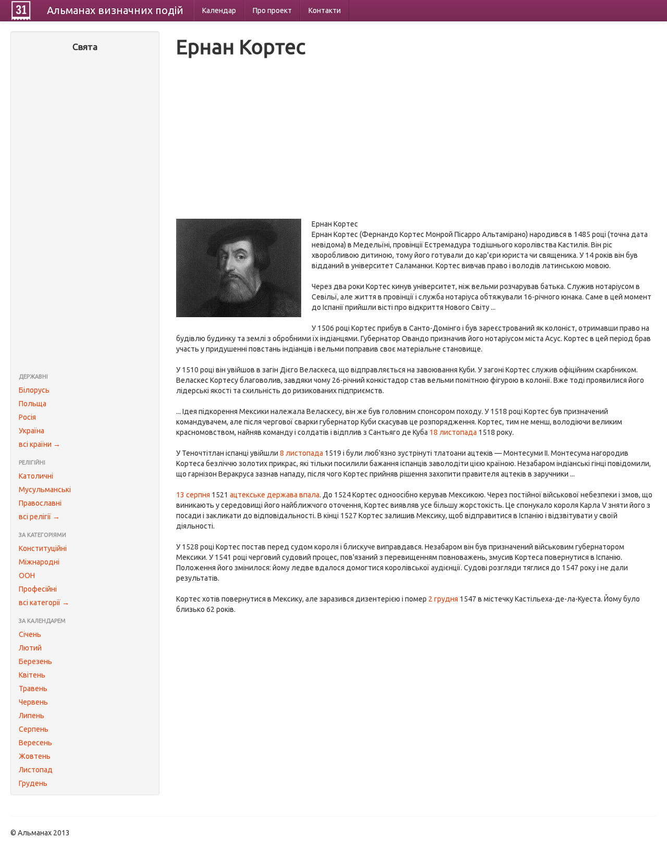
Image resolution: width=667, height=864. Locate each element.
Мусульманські (45, 489)
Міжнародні (39, 562)
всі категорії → (44, 602)
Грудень (33, 783)
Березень (35, 661)
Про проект (272, 10)
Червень (33, 702)
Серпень (33, 729)
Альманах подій (115, 10)
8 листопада (301, 453)
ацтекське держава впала (274, 495)
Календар (219, 10)
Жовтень (35, 756)
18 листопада (453, 432)
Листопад (36, 770)
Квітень (32, 675)
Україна (31, 431)
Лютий (30, 648)
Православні (40, 503)
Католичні (36, 476)
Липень (31, 715)
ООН (27, 575)
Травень (33, 688)
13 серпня (193, 495)
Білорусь (34, 390)
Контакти (324, 10)
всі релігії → (39, 516)
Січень (30, 634)
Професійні (38, 589)
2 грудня (443, 599)
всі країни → (39, 444)
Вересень (35, 742)
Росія (27, 417)
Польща (32, 403)
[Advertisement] (85, 213)
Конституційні (43, 548)
